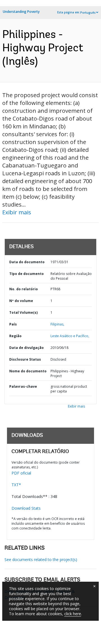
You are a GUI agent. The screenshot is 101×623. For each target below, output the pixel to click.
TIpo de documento (26, 273)
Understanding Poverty (21, 11)
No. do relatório (23, 289)
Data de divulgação (26, 347)
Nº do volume (21, 300)
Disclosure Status (25, 359)
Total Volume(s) (23, 312)
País (13, 324)
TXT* (16, 484)
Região (15, 336)
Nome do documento (28, 371)
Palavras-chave (23, 386)
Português (88, 13)
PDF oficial (21, 473)
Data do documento (27, 262)
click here (72, 613)
